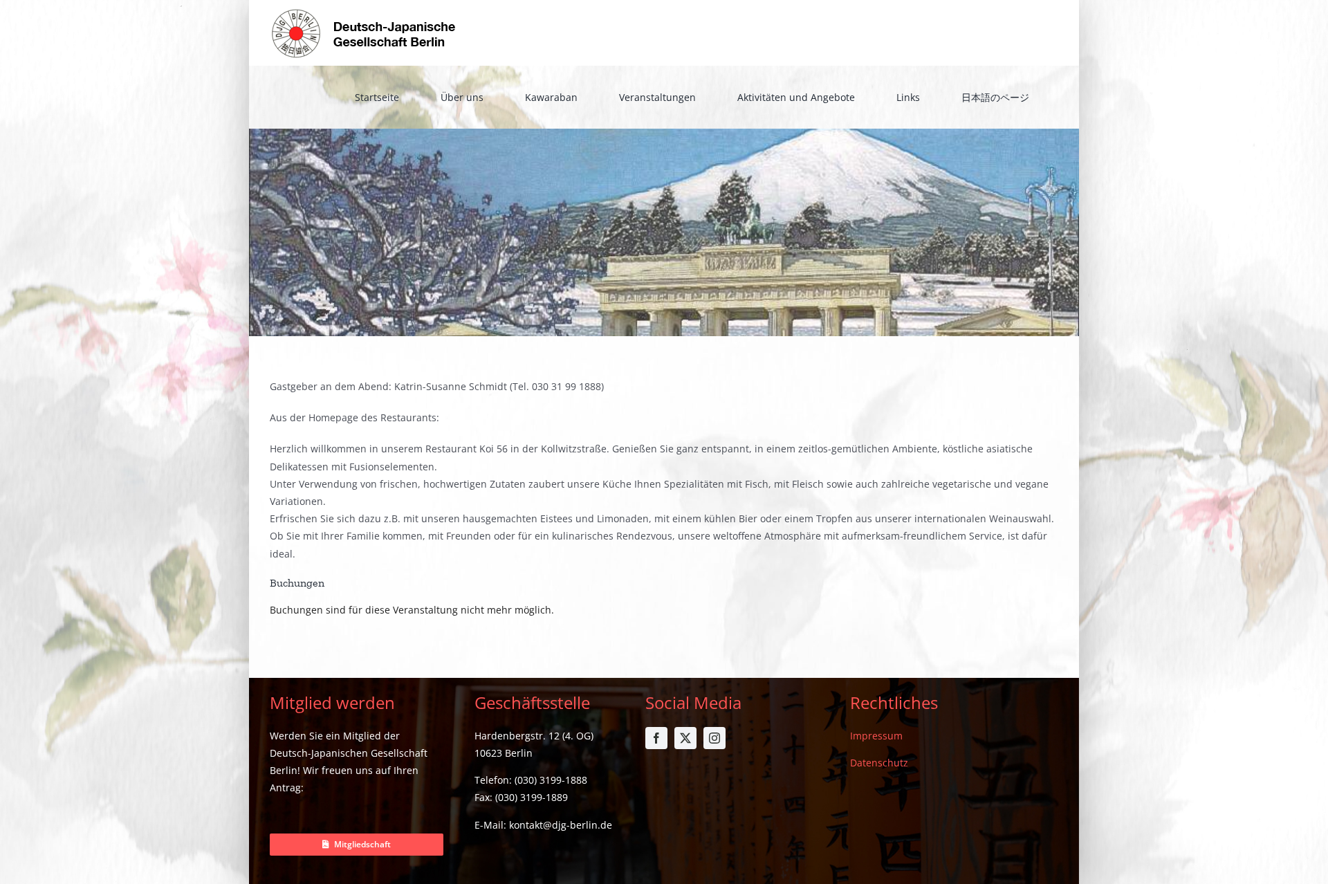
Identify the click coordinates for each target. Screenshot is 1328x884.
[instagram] (714, 738)
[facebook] (656, 738)
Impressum (876, 735)
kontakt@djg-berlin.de (560, 824)
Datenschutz (879, 762)
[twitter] (685, 738)
